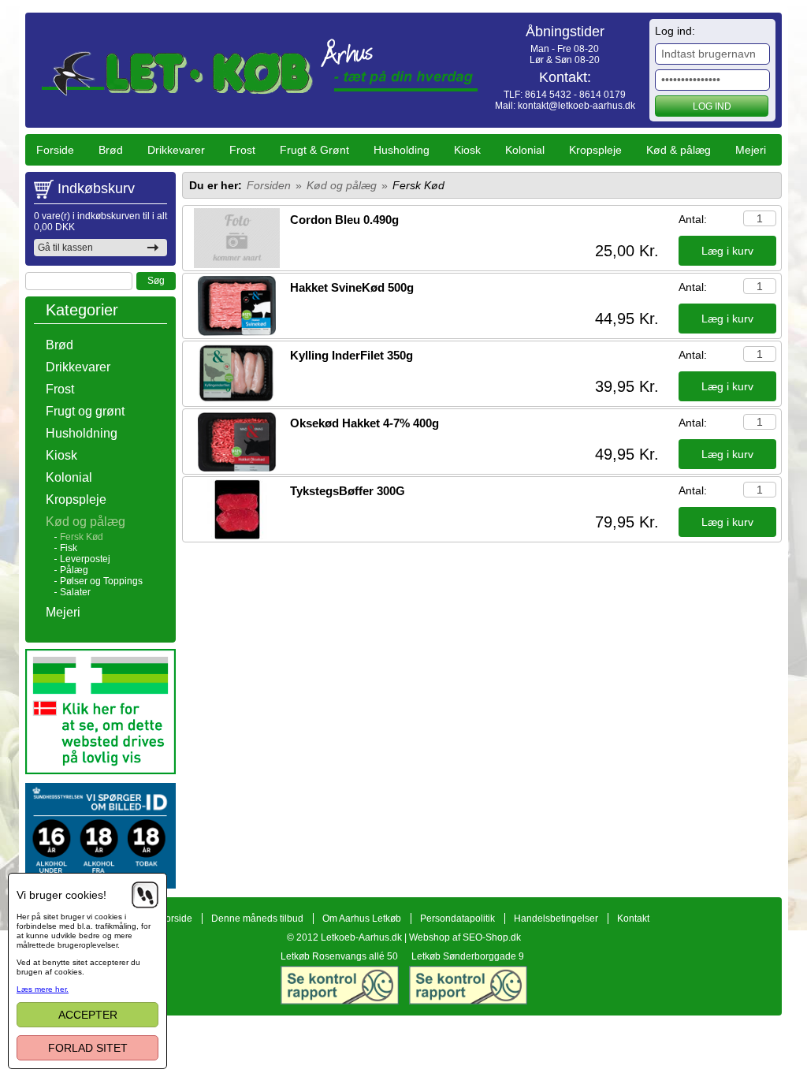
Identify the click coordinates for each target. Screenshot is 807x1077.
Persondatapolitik (457, 918)
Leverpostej (85, 559)
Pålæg (74, 570)
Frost (242, 149)
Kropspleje (595, 149)
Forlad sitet (88, 1048)
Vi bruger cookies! (61, 895)
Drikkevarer (176, 149)
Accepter (87, 1014)
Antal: (693, 219)
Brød (111, 149)
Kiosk (467, 149)
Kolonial (525, 149)
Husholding (402, 149)
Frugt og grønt (85, 411)
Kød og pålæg (85, 521)
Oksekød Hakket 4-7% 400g (364, 423)
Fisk (68, 547)
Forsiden (269, 185)
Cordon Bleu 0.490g (344, 219)
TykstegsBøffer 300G (347, 491)
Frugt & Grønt (314, 149)
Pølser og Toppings (101, 581)
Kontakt (633, 918)
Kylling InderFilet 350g (351, 355)
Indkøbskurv (96, 188)
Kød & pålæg (678, 149)
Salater (75, 592)
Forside (55, 149)
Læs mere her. (43, 989)
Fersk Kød (81, 536)
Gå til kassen (65, 247)
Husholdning (81, 433)
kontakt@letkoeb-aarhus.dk (576, 105)
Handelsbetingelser (556, 918)
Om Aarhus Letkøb (361, 918)
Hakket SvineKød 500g (352, 287)
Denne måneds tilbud (257, 918)
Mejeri (750, 149)
